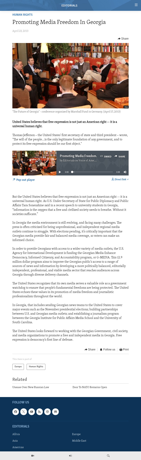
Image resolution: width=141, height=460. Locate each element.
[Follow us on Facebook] (15, 412)
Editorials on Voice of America (81, 160)
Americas (18, 447)
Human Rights (22, 15)
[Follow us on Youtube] (31, 412)
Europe (76, 434)
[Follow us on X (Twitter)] (23, 412)
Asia (15, 441)
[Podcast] (47, 412)
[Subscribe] (55, 412)
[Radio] (70, 455)
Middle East (79, 441)
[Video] (33, 455)
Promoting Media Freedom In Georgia (85, 156)
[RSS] (39, 412)
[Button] (123, 38)
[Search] (108, 455)
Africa (16, 434)
